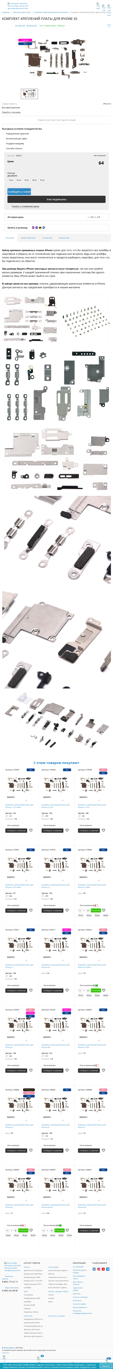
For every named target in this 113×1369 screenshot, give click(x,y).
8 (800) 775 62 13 (10, 1281)
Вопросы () (32, 25)
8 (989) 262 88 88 (10, 1290)
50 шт (42, 180)
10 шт (11, 180)
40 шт (34, 180)
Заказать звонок (7, 1277)
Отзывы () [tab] (47, 238)
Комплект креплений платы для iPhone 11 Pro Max (19, 806)
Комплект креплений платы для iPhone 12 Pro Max (19, 886)
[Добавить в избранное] (109, 25)
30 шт (26, 180)
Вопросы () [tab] (64, 238)
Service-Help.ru (9, 1348)
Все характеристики (11, 107)
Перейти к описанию (11, 112)
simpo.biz (5, 1353)
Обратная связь (12, 1287)
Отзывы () (20, 25)
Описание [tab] (9, 238)
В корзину (96, 910)
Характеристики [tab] (28, 238)
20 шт (19, 180)
